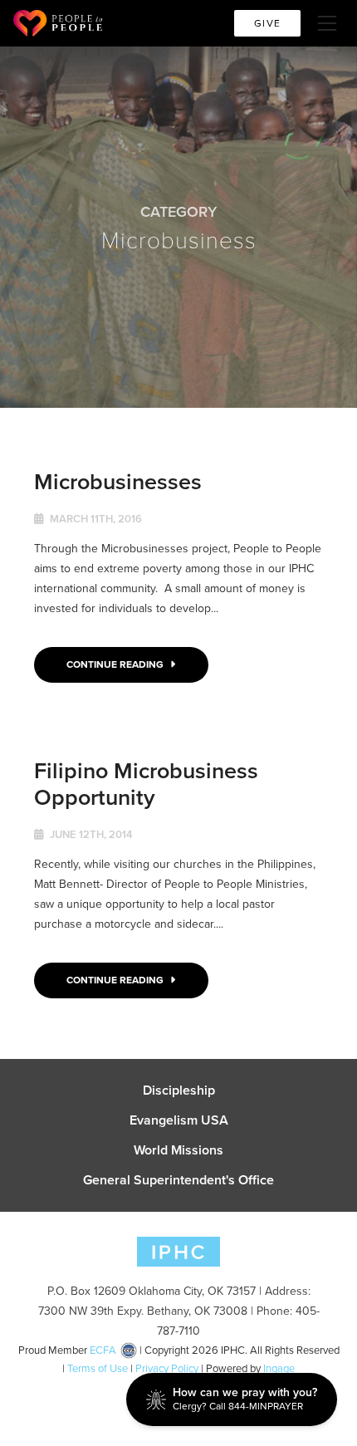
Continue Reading (116, 664)
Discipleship (179, 1090)
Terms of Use (97, 1368)
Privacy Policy (166, 1368)
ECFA (103, 1350)
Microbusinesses (118, 481)
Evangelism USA (179, 1120)
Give (267, 23)
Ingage (279, 1368)
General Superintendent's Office (178, 1180)
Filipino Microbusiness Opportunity (146, 783)
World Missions (178, 1150)
